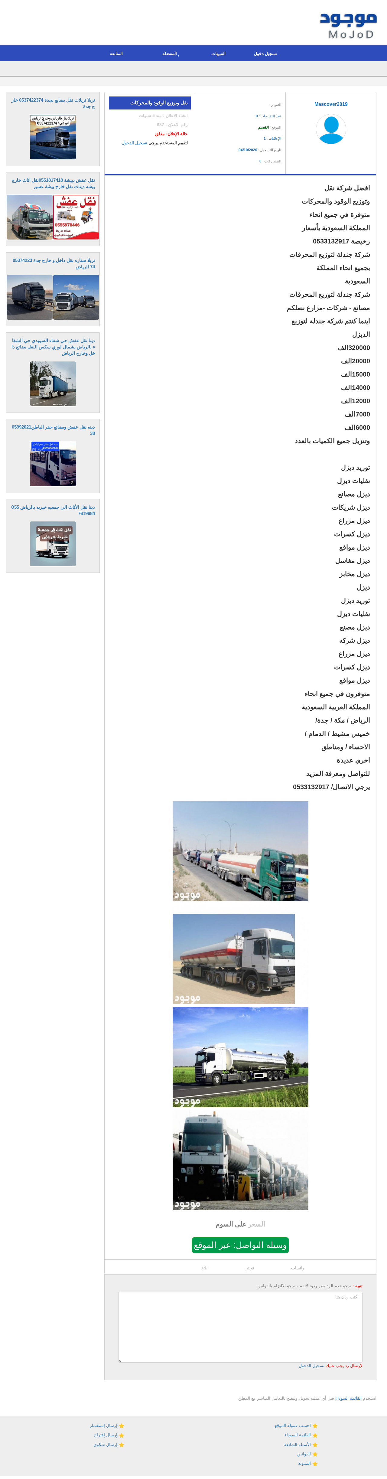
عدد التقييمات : (268, 116)
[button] (267, 53)
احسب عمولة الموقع (293, 1425)
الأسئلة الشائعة (298, 1444)
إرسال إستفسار (104, 1425)
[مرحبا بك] (349, 23)
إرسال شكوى (106, 1444)
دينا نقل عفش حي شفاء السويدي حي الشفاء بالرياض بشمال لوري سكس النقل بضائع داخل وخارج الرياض (53, 347)
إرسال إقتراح (106, 1434)
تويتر (250, 1267)
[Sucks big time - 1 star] (240, 103)
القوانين (304, 1453)
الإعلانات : (272, 138)
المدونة (305, 1463)
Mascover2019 (331, 104)
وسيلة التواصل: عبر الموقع (240, 1245)
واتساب (297, 1267)
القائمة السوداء (348, 1398)
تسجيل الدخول (134, 142)
